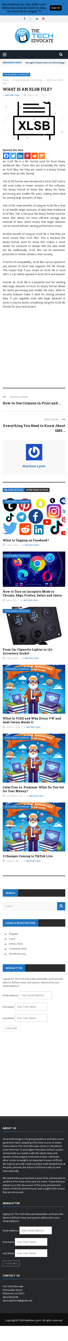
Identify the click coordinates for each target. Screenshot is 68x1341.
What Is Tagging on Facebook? (26, 540)
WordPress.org (17, 953)
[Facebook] (6, 156)
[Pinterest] (27, 156)
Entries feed (15, 943)
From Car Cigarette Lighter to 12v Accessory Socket (28, 651)
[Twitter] (13, 156)
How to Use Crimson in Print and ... (32, 403)
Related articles (13, 489)
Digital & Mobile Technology (16, 74)
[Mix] (41, 156)
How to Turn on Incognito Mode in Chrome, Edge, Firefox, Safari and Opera (32, 593)
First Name (8, 1006)
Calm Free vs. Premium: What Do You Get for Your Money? (33, 789)
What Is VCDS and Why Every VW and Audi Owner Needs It (32, 720)
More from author (37, 489)
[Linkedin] (20, 156)
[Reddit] (34, 156)
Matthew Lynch (12, 95)
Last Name (8, 1018)
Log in (12, 938)
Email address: (11, 995)
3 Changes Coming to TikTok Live (28, 856)
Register (13, 933)
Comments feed (18, 948)
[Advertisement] (34, 346)
